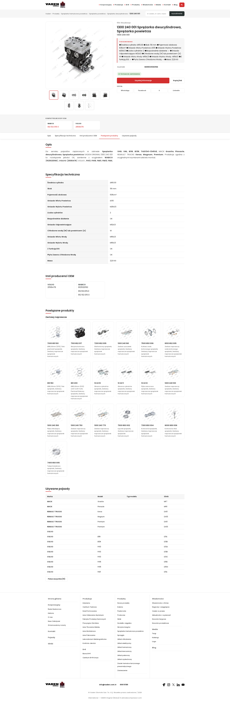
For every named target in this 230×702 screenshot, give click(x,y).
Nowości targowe (159, 619)
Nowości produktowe (160, 623)
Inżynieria (86, 603)
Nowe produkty (123, 603)
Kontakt (167, 5)
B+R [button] (127, 5)
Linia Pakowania (89, 635)
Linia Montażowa (89, 631)
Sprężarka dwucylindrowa (117, 14)
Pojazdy (51, 637)
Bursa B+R (87, 653)
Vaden (48, 14)
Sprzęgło (120, 635)
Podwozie (121, 615)
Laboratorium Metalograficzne (94, 639)
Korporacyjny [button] (106, 5)
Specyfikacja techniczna (65, 136)
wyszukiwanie (176, 13)
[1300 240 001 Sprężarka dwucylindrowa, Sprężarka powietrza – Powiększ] (79, 55)
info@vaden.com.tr (107, 684)
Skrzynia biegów (123, 627)
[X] (173, 684)
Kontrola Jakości (89, 643)
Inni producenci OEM (88, 136)
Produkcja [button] (119, 5)
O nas (50, 617)
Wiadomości (148, 5)
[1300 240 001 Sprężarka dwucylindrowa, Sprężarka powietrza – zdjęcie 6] (104, 95)
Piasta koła (121, 611)
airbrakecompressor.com (131, 698)
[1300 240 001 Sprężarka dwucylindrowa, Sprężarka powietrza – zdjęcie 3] (74, 95)
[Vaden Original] (55, 5)
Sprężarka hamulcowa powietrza (74, 14)
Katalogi (155, 637)
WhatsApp (125, 90)
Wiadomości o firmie (160, 603)
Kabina (120, 607)
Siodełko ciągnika (124, 623)
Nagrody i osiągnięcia (160, 607)
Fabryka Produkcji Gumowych (94, 619)
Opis (49, 136)
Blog (175, 5)
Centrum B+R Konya (90, 657)
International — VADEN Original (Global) (103, 698)
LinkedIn (176, 90)
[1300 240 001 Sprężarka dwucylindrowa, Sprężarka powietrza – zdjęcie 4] (84, 95)
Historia (51, 613)
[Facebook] (163, 684)
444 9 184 (124, 684)
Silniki (50, 643)
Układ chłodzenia (124, 639)
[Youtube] (183, 685)
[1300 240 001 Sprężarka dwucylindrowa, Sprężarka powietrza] (53, 95)
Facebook (142, 90)
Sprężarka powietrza (97, 14)
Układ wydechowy (124, 659)
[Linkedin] (178, 684)
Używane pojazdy (129, 136)
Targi (154, 633)
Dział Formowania (90, 611)
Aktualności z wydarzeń (161, 615)
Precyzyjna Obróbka (91, 623)
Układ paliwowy (123, 655)
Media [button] (158, 5)
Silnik (119, 619)
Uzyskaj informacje (143, 80)
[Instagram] (168, 684)
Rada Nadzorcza (54, 609)
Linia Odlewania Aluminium (93, 615)
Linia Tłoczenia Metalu (91, 627)
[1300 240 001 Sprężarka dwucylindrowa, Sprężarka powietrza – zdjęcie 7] (69, 105)
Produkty (136, 5)
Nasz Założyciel (54, 621)
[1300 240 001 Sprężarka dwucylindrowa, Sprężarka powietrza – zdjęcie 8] (79, 105)
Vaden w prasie (158, 611)
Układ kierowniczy (124, 651)
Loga (154, 641)
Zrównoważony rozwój (57, 625)
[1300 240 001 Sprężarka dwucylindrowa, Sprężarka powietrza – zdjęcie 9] (89, 105)
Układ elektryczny (124, 643)
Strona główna (54, 599)
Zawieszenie (122, 670)
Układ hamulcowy (124, 647)
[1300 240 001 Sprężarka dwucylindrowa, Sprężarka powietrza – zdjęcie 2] (64, 95)
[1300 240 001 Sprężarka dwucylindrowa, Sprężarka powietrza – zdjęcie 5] (94, 95)
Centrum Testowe (90, 607)
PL (182, 5)
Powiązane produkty (109, 136)
